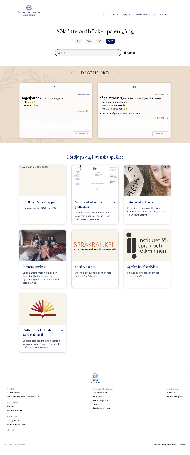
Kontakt (164, 14)
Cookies (156, 444)
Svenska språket (100, 400)
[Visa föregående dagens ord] (72, 72)
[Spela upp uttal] (125, 109)
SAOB (110, 41)
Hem (105, 14)
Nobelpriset (98, 396)
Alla (78, 41)
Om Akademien (100, 392)
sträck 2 (30, 102)
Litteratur (97, 404)
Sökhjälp (171, 392)
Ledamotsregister (175, 396)
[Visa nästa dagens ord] (118, 72)
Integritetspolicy (169, 444)
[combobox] (88, 52)
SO (99, 41)
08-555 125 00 (13, 392)
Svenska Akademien (144, 14)
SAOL (89, 41)
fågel (36, 105)
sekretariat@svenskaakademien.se (23, 396)
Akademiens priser (101, 408)
